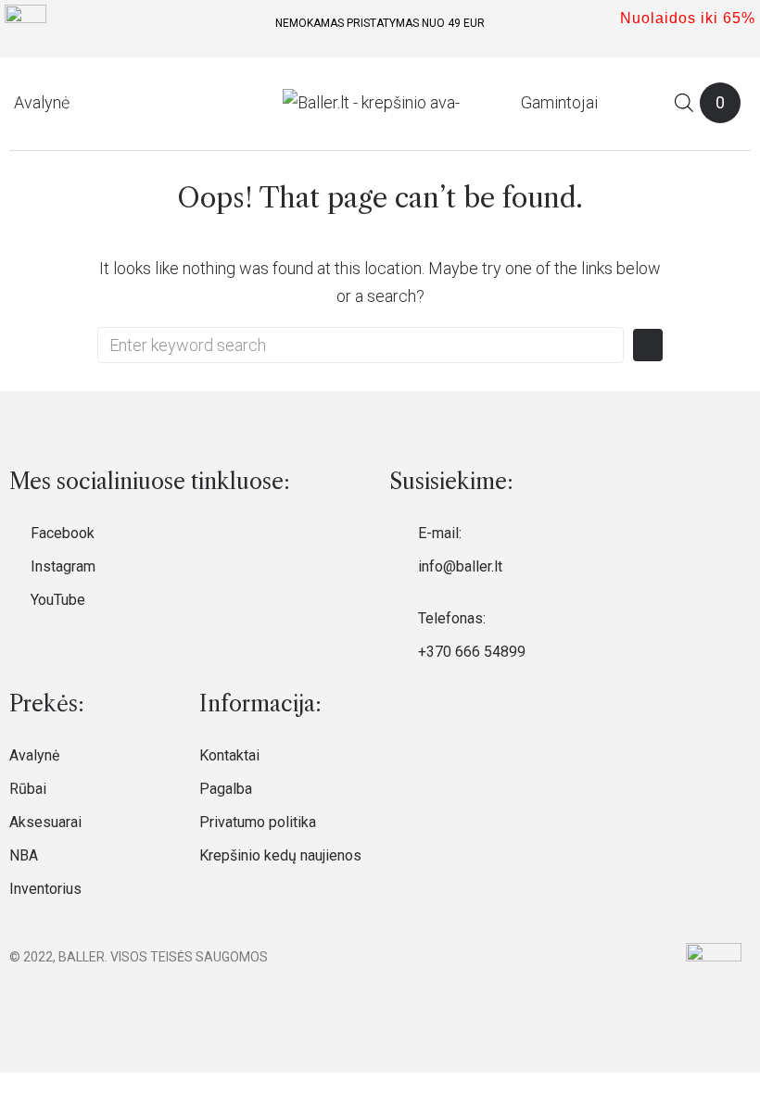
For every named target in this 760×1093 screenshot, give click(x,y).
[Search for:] (360, 345)
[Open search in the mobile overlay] (684, 102)
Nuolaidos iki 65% (687, 18)
